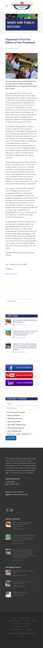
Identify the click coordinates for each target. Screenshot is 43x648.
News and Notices (14, 415)
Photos (27, 621)
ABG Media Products (15, 418)
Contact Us (30, 629)
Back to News (11, 274)
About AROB (24, 618)
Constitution (15, 624)
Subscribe (11, 438)
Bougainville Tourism (16, 629)
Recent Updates (13, 519)
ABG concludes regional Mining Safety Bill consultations (22, 524)
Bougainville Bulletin (14, 621)
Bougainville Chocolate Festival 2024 (22, 583)
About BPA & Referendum (17, 425)
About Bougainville (14, 431)
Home (15, 618)
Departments (27, 624)
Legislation (18, 626)
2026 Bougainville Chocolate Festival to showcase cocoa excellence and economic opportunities (25, 333)
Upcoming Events (13, 567)
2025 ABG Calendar (20, 593)
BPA (33, 621)
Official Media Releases (16, 428)
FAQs (27, 626)
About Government (14, 422)
